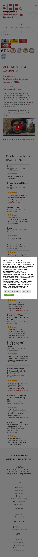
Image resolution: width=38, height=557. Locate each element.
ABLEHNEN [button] (26, 291)
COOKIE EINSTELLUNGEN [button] (12, 291)
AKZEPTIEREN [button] (9, 295)
